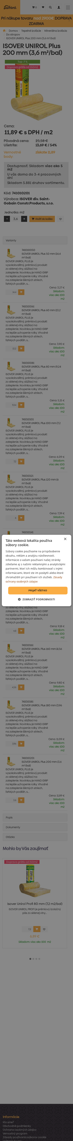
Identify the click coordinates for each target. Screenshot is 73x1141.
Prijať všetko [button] (37, 590)
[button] (36, 599)
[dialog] (36, 570)
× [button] (65, 539)
